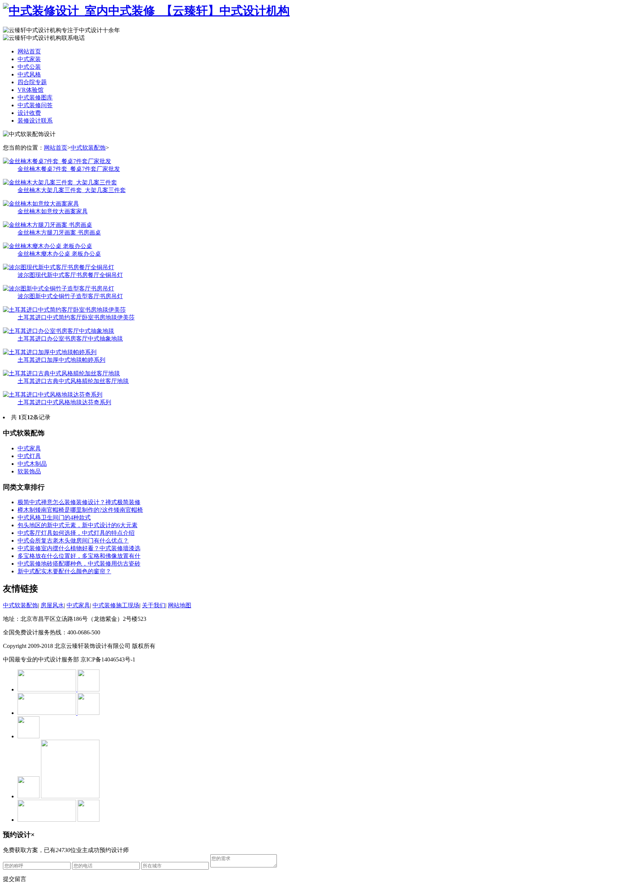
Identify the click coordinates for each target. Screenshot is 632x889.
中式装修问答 (35, 105)
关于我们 (153, 605)
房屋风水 (52, 605)
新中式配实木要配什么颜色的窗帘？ (64, 571)
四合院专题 (32, 82)
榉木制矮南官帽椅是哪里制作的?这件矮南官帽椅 (80, 510)
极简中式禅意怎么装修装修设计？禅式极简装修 (79, 502)
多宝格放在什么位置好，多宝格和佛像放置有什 (79, 556)
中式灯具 (29, 456)
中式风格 (29, 74)
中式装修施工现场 (116, 605)
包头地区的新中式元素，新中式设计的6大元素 (78, 525)
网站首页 (29, 51)
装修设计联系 (35, 120)
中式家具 (29, 448)
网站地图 (179, 605)
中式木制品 (32, 464)
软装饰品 (29, 471)
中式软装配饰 (88, 148)
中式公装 (29, 67)
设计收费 (29, 113)
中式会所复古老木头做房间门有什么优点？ (73, 540)
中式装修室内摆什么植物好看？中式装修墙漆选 (79, 548)
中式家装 (29, 59)
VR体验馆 (31, 90)
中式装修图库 (35, 97)
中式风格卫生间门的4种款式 (54, 517)
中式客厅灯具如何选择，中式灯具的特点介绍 (76, 533)
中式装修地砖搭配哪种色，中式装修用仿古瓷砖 (79, 563)
